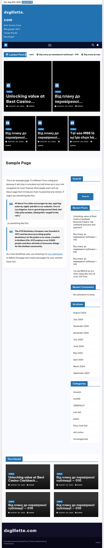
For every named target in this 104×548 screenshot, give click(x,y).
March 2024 (79, 366)
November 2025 (81, 333)
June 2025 (78, 346)
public (9, 92)
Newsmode (40, 541)
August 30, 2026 (17, 106)
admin (31, 106)
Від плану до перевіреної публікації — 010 (71, 101)
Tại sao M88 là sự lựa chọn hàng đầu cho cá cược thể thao (84, 274)
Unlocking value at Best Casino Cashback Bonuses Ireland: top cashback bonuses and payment (85, 222)
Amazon (77, 392)
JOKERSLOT (79, 405)
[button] (93, 45)
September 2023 (81, 373)
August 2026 (79, 313)
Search (77, 178)
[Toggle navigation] (50, 45)
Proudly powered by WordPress (16, 541)
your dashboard (55, 254)
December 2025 (81, 326)
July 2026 (78, 319)
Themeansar (9, 544)
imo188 (76, 399)
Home (98, 542)
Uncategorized (80, 439)
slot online (78, 432)
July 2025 (78, 339)
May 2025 (78, 353)
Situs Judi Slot (80, 425)
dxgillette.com (20, 530)
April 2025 (78, 360)
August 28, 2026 (81, 142)
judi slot (77, 412)
